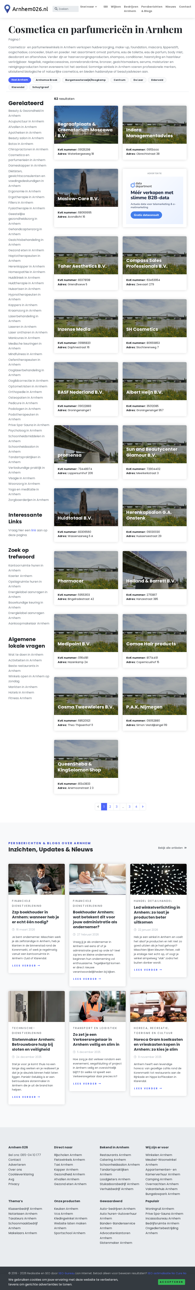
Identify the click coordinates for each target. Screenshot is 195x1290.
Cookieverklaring (21, 1174)
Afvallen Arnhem (66, 1179)
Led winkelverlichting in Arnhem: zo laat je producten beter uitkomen (157, 915)
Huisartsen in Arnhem (24, 289)
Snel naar (87, 7)
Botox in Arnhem (20, 144)
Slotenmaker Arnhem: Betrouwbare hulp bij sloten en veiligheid (33, 1044)
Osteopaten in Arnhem (25, 397)
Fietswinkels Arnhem (69, 1160)
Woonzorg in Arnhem (24, 484)
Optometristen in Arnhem (27, 386)
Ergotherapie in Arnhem (26, 197)
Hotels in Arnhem (21, 692)
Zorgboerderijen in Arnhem (28, 500)
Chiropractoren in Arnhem (28, 149)
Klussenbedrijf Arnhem (25, 1209)
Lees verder (24, 965)
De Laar (138, 80)
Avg (11, 1179)
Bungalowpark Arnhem (162, 1194)
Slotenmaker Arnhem (116, 1243)
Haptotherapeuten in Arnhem (24, 258)
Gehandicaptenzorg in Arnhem (25, 231)
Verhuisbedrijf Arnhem (116, 1189)
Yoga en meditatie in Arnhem (23, 492)
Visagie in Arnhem (21, 478)
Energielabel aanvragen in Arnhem (27, 594)
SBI (105, 7)
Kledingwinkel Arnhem (70, 1218)
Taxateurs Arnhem (22, 1218)
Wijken (116, 7)
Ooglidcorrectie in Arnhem (28, 380)
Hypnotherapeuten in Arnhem (24, 297)
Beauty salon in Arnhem (26, 138)
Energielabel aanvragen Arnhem (26, 615)
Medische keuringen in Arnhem (25, 346)
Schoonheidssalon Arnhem (120, 1164)
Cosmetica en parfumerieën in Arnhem (26, 157)
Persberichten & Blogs (151, 9)
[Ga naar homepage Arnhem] (25, 9)
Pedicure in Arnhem (23, 403)
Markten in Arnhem (22, 687)
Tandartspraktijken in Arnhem (24, 459)
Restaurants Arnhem (115, 1155)
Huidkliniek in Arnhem (24, 277)
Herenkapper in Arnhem (26, 266)
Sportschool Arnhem (69, 1233)
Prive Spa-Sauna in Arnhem (28, 425)
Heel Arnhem (19, 79)
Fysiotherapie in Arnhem (26, 208)
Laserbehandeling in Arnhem (23, 318)
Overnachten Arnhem (162, 1184)
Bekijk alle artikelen (170, 848)
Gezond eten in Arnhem (26, 250)
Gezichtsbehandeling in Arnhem (25, 242)
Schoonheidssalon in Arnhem (23, 449)
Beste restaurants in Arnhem (23, 668)
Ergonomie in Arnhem (24, 191)
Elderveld (157, 80)
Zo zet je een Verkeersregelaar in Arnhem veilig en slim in (96, 1039)
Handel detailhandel (153, 901)
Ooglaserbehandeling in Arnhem (26, 372)
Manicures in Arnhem (24, 338)
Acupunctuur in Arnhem (26, 121)
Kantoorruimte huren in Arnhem (25, 568)
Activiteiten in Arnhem (25, 660)
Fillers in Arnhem (20, 202)
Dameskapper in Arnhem (27, 165)
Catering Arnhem (113, 1160)
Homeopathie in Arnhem (26, 272)
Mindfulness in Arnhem (25, 354)
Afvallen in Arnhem (22, 127)
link (33, 530)
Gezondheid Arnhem (69, 1174)
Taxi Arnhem (63, 1164)
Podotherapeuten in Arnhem (23, 417)
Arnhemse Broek (46, 80)
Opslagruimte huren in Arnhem (25, 584)
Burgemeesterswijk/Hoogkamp (85, 80)
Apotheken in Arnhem (24, 132)
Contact (185, 7)
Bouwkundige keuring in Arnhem (25, 605)
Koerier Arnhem (20, 576)
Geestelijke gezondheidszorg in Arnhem (22, 219)
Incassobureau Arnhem (163, 1218)
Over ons (15, 1169)
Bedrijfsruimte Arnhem (162, 1223)
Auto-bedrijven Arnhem (117, 1209)
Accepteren (171, 1282)
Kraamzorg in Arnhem (24, 310)
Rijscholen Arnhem (68, 1155)
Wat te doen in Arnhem (25, 654)
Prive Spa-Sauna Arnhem (164, 1213)
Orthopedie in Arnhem (25, 392)
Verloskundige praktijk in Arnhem (26, 470)
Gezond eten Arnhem (70, 1184)
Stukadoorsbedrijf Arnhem (119, 1184)
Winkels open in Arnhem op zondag (28, 678)
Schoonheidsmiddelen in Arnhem (26, 438)
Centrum (119, 80)
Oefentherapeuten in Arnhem (24, 362)
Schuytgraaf (40, 87)
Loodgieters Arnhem (115, 1179)
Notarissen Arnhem (22, 1213)
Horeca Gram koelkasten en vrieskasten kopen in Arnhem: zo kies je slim (158, 1044)
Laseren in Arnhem (22, 326)
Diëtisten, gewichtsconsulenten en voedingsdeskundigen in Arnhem (26, 178)
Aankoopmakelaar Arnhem (28, 623)
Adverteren (17, 1164)
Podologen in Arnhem (24, 409)
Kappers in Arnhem (22, 305)
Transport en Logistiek (95, 1028)
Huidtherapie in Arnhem (26, 283)
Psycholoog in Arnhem (25, 430)
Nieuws (170, 7)
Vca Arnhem (63, 1213)
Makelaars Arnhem (22, 1233)
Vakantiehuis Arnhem (161, 1189)
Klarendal (18, 87)
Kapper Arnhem (66, 1169)
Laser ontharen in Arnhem (27, 332)
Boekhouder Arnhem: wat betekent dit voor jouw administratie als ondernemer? (95, 919)
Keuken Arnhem (66, 1209)
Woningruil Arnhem (159, 1209)
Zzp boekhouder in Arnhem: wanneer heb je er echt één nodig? (35, 917)
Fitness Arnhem (20, 698)
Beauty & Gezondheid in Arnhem (26, 113)
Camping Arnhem (158, 1179)
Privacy (13, 1184)
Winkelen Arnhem (158, 1155)
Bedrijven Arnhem (131, 9)
